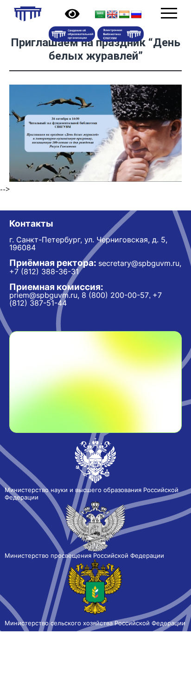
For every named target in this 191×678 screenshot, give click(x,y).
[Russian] (136, 14)
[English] (112, 14)
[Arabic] (100, 14)
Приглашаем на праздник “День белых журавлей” (95, 49)
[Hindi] (124, 14)
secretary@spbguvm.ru (138, 263)
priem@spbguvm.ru (43, 295)
